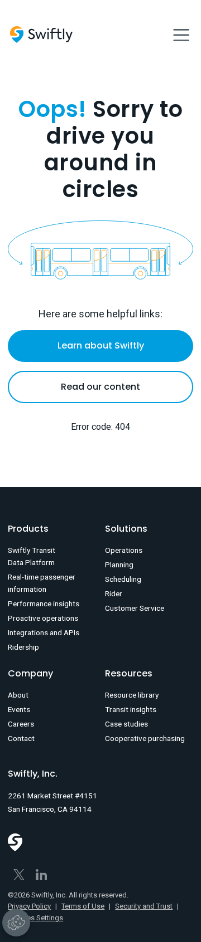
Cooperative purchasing (145, 738)
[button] (181, 34)
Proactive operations (43, 618)
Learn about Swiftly (101, 345)
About (18, 694)
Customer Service (134, 608)
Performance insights (43, 603)
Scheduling (123, 579)
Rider (113, 593)
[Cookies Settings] (16, 922)
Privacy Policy (29, 906)
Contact (21, 738)
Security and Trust (144, 906)
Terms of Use (82, 906)
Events (19, 709)
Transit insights (130, 709)
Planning (119, 564)
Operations (123, 550)
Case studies (126, 723)
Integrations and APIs (43, 632)
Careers (21, 723)
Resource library (132, 694)
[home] (41, 34)
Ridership (23, 646)
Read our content (100, 386)
